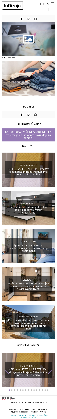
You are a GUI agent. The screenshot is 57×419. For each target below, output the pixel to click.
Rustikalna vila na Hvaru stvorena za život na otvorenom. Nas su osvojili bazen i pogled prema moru (28, 324)
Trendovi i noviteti (28, 165)
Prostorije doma (28, 242)
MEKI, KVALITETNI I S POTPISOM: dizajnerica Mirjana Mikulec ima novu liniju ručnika (28, 171)
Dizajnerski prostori (28, 316)
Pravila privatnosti (18, 415)
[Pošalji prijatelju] (35, 19)
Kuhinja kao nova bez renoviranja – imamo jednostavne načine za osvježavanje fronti (28, 286)
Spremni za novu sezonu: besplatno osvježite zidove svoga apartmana (28, 247)
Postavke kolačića (28, 417)
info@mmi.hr (43, 409)
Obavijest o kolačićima (38, 415)
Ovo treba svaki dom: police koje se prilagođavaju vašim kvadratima (28, 209)
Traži (53, 9)
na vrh (52, 397)
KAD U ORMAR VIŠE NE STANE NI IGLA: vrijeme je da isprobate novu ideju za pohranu (28, 135)
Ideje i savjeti (28, 280)
